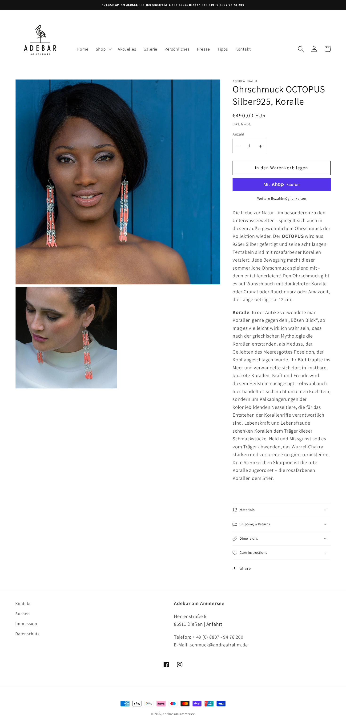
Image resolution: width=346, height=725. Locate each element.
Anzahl (238, 134)
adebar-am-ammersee (179, 714)
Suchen (22, 613)
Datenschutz (27, 633)
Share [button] (245, 568)
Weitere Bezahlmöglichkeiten (281, 198)
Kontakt (23, 603)
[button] (103, 49)
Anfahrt (214, 624)
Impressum (26, 623)
